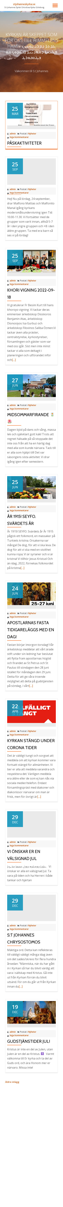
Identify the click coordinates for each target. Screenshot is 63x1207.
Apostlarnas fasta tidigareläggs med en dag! (30, 629)
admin (13, 133)
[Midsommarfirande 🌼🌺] (31, 385)
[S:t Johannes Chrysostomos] (31, 905)
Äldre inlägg (12, 1081)
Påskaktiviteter (24, 143)
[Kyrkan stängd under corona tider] (31, 711)
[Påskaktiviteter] (31, 113)
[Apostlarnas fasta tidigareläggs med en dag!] (31, 593)
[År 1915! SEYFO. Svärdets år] (31, 487)
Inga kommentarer (19, 137)
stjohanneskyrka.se (24, 4)
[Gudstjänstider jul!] (31, 1012)
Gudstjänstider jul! (28, 1041)
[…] (14, 360)
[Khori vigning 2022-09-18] (31, 260)
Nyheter (32, 133)
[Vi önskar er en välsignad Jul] (31, 822)
